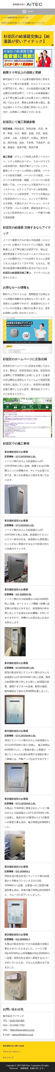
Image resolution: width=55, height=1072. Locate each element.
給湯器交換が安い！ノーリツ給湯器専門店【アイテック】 (27, 4)
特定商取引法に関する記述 (13, 1046)
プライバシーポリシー (12, 1052)
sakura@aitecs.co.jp (22, 1034)
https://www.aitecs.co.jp (22, 1030)
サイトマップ (8, 1058)
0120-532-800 (17, 1020)
